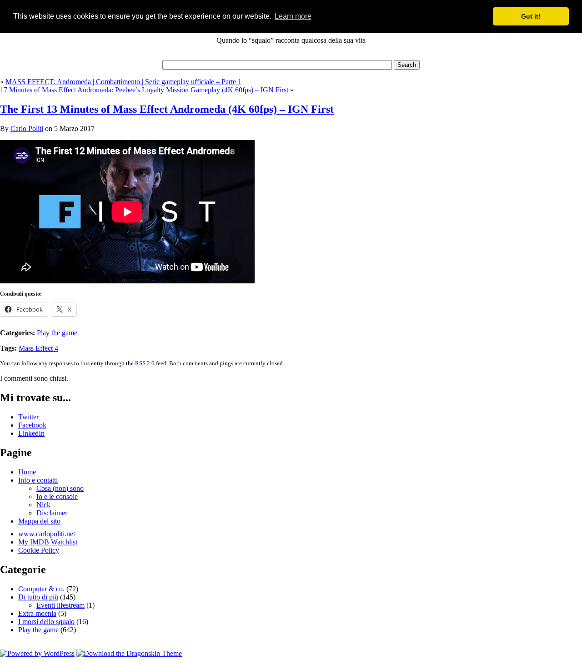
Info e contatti (38, 480)
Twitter (28, 417)
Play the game (57, 333)
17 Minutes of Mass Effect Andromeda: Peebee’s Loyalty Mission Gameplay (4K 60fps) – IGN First (144, 90)
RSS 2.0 (145, 363)
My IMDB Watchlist (47, 542)
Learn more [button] (293, 16)
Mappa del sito (39, 521)
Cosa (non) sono (60, 488)
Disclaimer (51, 513)
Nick (43, 505)
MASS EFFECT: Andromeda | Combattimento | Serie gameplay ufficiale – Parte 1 (123, 82)
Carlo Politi (26, 128)
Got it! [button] (531, 16)
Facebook (32, 425)
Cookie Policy (38, 550)
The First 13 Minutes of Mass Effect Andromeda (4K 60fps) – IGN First (167, 109)
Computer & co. (41, 589)
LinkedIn (31, 433)
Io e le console (57, 496)
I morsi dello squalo (46, 621)
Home (27, 472)
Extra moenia (37, 613)
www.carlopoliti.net (46, 534)
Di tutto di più (38, 597)
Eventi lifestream (60, 605)
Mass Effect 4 (38, 348)
